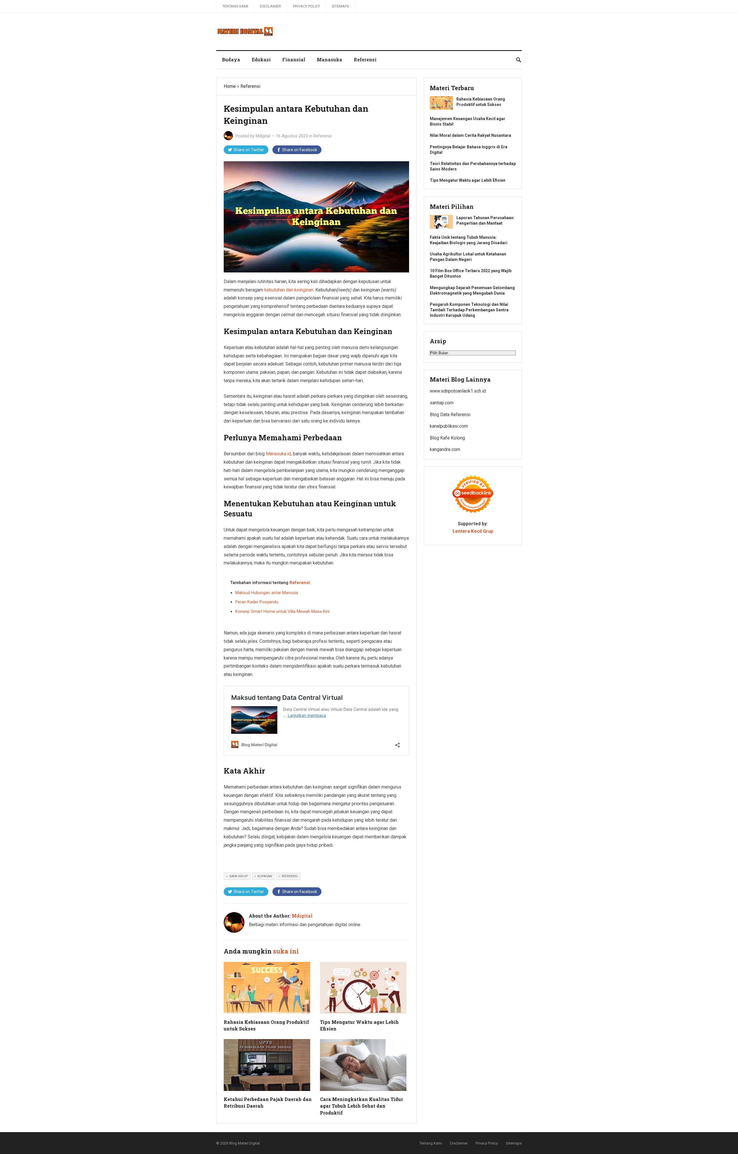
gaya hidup (238, 876)
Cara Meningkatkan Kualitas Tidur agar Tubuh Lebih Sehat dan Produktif (361, 1105)
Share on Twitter (249, 149)
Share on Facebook (299, 149)
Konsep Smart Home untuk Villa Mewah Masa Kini (282, 611)
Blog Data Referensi (450, 414)
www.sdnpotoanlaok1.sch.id (458, 391)
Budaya (231, 59)
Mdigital (263, 136)
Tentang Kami (235, 6)
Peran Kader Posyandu (256, 602)
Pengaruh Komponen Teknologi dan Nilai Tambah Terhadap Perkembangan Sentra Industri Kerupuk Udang (469, 310)
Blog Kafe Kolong (447, 438)
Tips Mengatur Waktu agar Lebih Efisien (467, 180)
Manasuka (329, 59)
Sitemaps (340, 6)
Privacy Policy (306, 6)
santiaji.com (441, 402)
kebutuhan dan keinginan (288, 290)
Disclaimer (270, 6)
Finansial (293, 59)
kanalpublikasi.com (449, 426)
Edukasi (261, 59)
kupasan (264, 876)
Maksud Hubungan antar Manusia (266, 592)
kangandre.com (445, 449)
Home (230, 86)
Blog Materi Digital (244, 1143)
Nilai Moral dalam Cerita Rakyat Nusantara (470, 135)
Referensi (365, 59)
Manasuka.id (278, 453)
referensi (290, 876)
